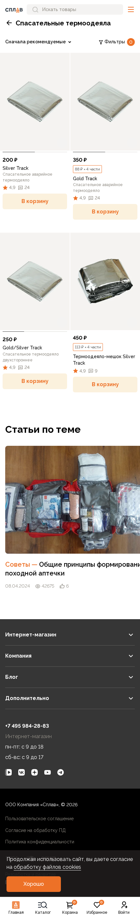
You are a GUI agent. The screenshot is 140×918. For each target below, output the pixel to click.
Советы (22, 564)
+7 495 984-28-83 (27, 726)
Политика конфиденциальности (39, 841)
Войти (124, 912)
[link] (35, 102)
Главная (16, 912)
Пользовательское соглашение (39, 818)
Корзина (70, 908)
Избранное (97, 908)
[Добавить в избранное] (62, 143)
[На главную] (14, 9)
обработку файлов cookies (47, 867)
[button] (131, 9)
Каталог (43, 912)
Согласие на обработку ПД (35, 830)
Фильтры (119, 42)
